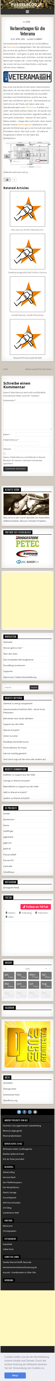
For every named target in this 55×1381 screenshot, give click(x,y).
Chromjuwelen (9, 1231)
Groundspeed (9, 1197)
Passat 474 (8, 860)
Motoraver (8, 1225)
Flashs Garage (9, 1192)
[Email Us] (35, 1112)
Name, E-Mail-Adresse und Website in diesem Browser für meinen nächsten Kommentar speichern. (24, 460)
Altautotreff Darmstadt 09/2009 (27, 357)
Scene (28, 21)
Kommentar (9, 400)
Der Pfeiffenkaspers (12, 1182)
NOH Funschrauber (12, 1202)
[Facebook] (24, 1112)
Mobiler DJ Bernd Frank (13, 1154)
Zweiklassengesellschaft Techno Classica (27, 272)
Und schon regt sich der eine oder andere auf (24, 759)
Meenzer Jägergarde (12, 1130)
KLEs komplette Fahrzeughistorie (18, 659)
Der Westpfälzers (11, 1187)
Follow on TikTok (37, 907)
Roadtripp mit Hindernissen (16, 741)
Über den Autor (10, 653)
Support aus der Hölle (13, 724)
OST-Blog (7, 1207)
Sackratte (7, 866)
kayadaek (7, 1244)
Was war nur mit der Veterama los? (27, 229)
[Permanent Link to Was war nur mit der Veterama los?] (27, 209)
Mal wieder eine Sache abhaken (18, 718)
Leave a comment (35, 39)
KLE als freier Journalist (13, 1159)
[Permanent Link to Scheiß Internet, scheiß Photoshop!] (27, 294)
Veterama (11, 47)
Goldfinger (8, 831)
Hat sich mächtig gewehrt (14, 753)
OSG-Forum (30, 107)
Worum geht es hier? (12, 647)
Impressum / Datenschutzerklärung (19, 677)
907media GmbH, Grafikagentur (17, 1149)
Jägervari (7, 842)
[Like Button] (7, 179)
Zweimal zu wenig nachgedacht (17, 703)
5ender (6, 813)
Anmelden (8, 1083)
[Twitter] (19, 1112)
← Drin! (4, 369)
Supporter (8, 671)
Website (7, 449)
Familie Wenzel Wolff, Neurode (17, 1262)
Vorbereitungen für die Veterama (27, 31)
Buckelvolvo (9, 819)
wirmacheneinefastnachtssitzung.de (20, 1267)
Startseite (7, 642)
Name (6, 434)
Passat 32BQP (9, 854)
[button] (45, 1368)
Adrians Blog (9, 1172)
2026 (27, 968)
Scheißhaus (8, 872)
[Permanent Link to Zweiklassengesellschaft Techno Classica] (27, 251)
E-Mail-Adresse (11, 439)
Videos (11, 912)
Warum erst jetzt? (11, 730)
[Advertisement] (27, 600)
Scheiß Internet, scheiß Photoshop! (27, 315)
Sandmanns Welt (11, 1212)
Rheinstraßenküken (12, 1135)
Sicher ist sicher (10, 736)
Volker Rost (8, 1249)
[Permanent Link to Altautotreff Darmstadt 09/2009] (27, 337)
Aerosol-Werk (9, 1177)
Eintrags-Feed (9, 1088)
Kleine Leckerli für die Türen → (39, 369)
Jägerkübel (8, 837)
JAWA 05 (7, 848)
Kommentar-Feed (11, 1094)
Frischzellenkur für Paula (14, 747)
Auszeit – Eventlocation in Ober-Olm (19, 1272)
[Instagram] (30, 1112)
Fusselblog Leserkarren (14, 665)
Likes (10, 917)
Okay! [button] (15, 1375)
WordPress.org (10, 1100)
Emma (6, 825)
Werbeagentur (25, 124)
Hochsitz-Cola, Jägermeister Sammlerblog (22, 1125)
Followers (41, 912)
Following (25, 912)
